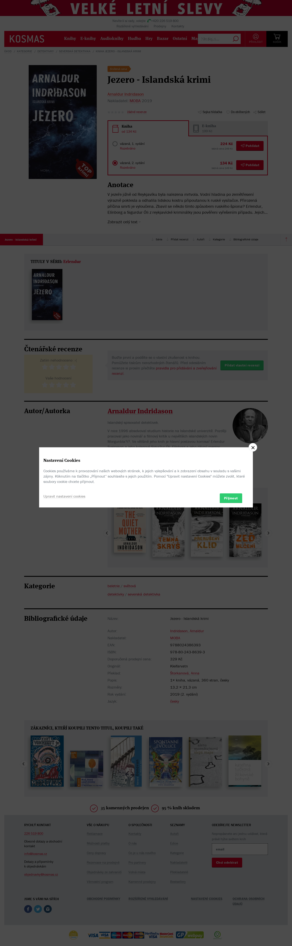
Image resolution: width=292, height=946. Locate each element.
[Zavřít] (253, 447)
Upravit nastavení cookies (64, 496)
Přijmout (231, 498)
